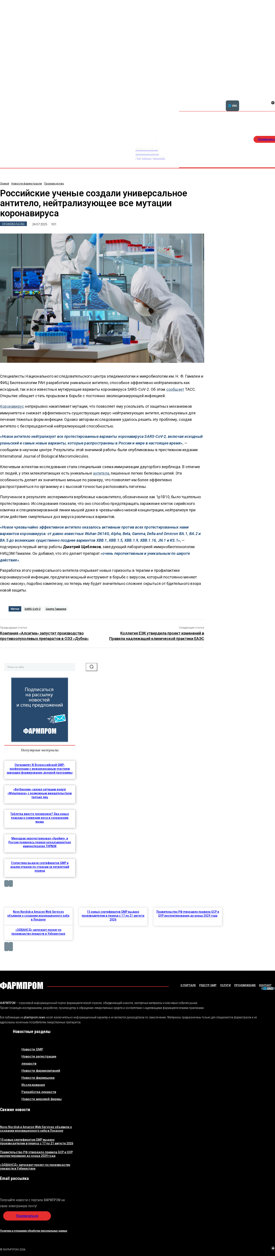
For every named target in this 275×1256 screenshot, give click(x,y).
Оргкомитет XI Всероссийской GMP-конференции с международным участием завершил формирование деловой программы (40, 769)
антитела (101, 473)
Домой (4, 183)
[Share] (242, 1249)
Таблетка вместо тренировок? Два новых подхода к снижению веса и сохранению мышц (39, 818)
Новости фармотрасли (26, 183)
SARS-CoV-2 (32, 608)
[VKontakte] (267, 103)
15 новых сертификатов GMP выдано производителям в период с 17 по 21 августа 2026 (113, 915)
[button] (252, 100)
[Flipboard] (267, 98)
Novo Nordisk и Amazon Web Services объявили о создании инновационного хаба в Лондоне (38, 915)
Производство (54, 183)
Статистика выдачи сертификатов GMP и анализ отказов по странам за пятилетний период (39, 867)
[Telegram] (253, 1249)
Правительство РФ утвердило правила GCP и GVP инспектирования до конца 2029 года (187, 914)
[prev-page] (6, 883)
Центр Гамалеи (56, 608)
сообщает (175, 389)
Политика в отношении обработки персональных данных (33, 1230)
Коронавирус (12, 406)
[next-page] (11, 883)
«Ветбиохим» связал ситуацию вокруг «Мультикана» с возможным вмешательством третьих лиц (40, 793)
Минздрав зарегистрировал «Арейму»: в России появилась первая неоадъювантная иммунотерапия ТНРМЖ (39, 842)
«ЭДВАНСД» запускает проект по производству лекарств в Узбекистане (38, 932)
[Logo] (21, 985)
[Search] (91, 667)
